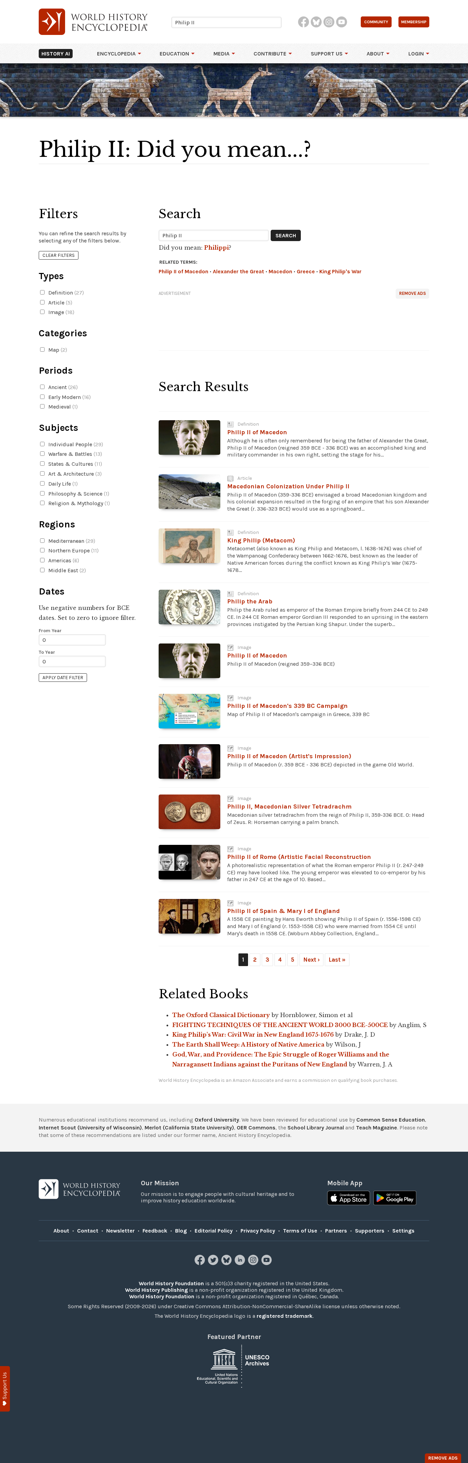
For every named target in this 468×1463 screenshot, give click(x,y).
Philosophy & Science (78, 493)
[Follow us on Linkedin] (241, 1263)
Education (174, 53)
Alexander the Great (238, 271)
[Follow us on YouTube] (267, 1263)
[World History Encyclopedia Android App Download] (394, 1198)
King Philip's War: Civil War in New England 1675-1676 (253, 1034)
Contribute (270, 53)
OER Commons (256, 1127)
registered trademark (284, 1316)
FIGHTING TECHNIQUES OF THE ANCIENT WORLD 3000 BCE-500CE (280, 1025)
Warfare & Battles (74, 454)
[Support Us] (5, 1389)
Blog (181, 1230)
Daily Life (62, 483)
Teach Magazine (376, 1127)
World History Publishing (156, 1290)
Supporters (369, 1230)
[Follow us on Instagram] (254, 1263)
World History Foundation (171, 1283)
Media (221, 53)
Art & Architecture (74, 474)
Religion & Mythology (78, 503)
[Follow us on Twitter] (214, 1263)
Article (59, 302)
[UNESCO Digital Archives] (234, 1365)
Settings (403, 1230)
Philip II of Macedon (183, 271)
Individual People (75, 444)
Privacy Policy (258, 1230)
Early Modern (69, 397)
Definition (65, 292)
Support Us (327, 53)
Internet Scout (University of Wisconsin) (90, 1127)
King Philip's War (340, 271)
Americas (63, 560)
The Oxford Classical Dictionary (221, 1015)
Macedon (280, 271)
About (375, 53)
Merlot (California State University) (189, 1127)
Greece (306, 271)
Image (60, 312)
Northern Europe (73, 550)
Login (416, 53)
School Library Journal (315, 1127)
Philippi (216, 247)
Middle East (66, 570)
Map (57, 350)
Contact (87, 1230)
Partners (336, 1230)
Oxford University (217, 1119)
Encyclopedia (116, 53)
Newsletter (120, 1230)
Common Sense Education (390, 1119)
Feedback (155, 1230)
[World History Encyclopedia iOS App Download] (348, 1198)
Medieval (62, 406)
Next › (311, 959)
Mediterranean (71, 541)
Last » (337, 959)
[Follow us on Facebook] (201, 1263)
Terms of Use (300, 1230)
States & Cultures (74, 464)
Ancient (62, 387)
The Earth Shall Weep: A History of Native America (248, 1044)
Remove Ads (412, 293)
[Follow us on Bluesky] (227, 1263)
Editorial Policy (214, 1230)
